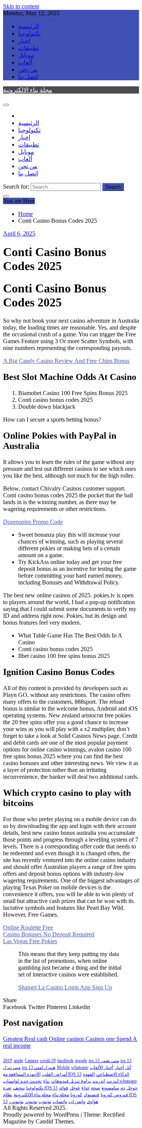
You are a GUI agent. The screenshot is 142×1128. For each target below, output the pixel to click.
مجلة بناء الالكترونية (27, 90)
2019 (7, 1060)
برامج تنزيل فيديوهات (71, 1081)
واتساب (60, 1101)
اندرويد (98, 1081)
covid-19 (48, 1060)
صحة (95, 1088)
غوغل (75, 1088)
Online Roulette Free (28, 927)
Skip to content (21, 6)
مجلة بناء (60, 1094)
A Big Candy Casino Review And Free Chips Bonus (66, 361)
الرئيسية (28, 26)
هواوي (92, 1101)
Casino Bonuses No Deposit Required (48, 934)
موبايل (26, 55)
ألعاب (25, 62)
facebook (65, 1060)
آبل (128, 1067)
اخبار (24, 40)
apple (18, 1060)
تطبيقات (28, 48)
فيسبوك (91, 1094)
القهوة (89, 1074)
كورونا (76, 1094)
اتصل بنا (28, 76)
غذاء (85, 1088)
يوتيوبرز (16, 1101)
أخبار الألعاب (101, 1067)
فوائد (63, 1088)
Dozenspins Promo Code (33, 522)
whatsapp (79, 1067)
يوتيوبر (31, 1101)
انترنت (112, 1081)
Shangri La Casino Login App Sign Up (65, 987)
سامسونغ (110, 1088)
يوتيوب (45, 1101)
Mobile (63, 1067)
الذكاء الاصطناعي (112, 1074)
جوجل (131, 1088)
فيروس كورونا (114, 1094)
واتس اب (77, 1101)
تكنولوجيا (29, 33)
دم (122, 1088)
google (81, 1060)
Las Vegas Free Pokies (30, 941)
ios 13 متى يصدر (104, 1060)
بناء (46, 1081)
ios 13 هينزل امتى (38, 1067)
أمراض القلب (54, 1074)
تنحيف (19, 1088)
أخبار (119, 1067)
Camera (31, 1060)
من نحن (27, 69)
